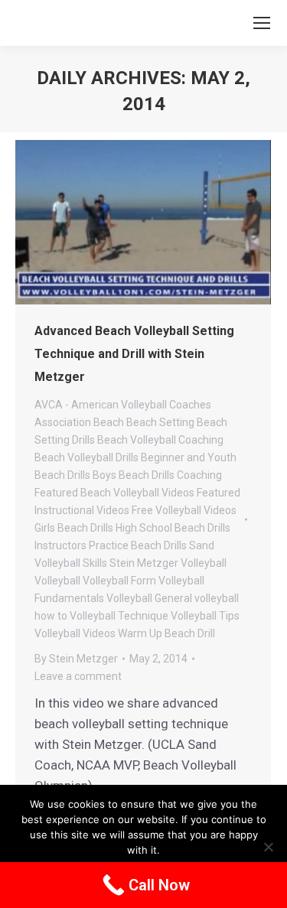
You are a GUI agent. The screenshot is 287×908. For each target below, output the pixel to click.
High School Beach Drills (173, 528)
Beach (108, 422)
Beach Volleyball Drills (86, 457)
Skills (95, 563)
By (76, 659)
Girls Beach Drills (73, 528)
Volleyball (57, 580)
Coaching (199, 475)
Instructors (60, 545)
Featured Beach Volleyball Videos (114, 493)
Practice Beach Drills (138, 545)
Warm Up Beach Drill (166, 633)
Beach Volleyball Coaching (160, 440)
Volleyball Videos (75, 633)
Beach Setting (160, 422)
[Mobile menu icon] (262, 23)
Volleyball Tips (205, 616)
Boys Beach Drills (133, 475)
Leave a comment (78, 676)
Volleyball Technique (119, 616)
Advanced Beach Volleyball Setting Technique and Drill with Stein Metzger (134, 354)
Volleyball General (149, 598)
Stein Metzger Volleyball (168, 563)
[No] (268, 846)
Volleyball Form (119, 580)
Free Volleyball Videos (184, 510)
